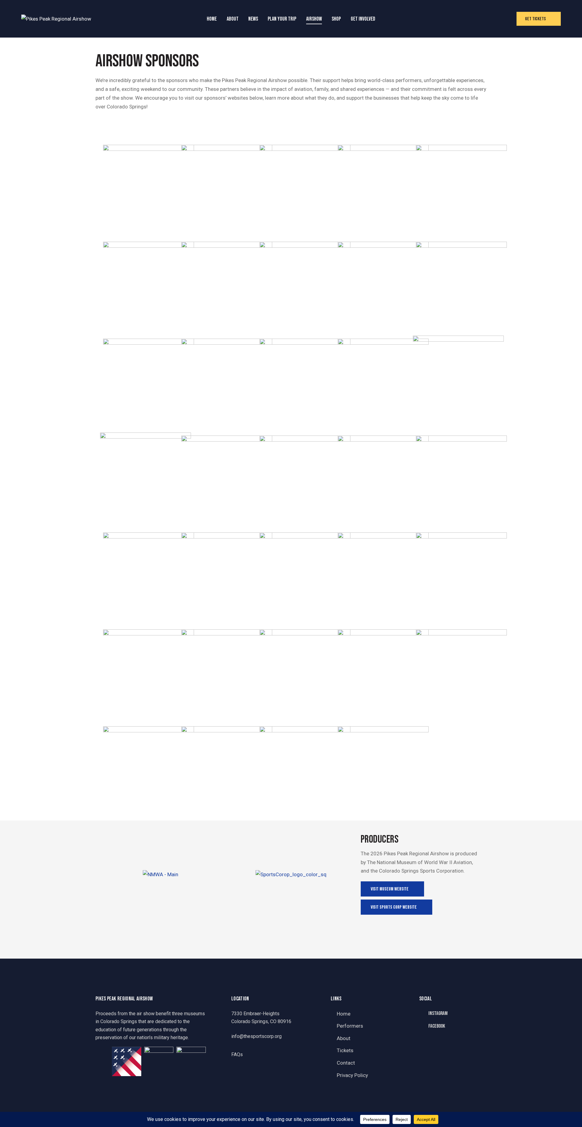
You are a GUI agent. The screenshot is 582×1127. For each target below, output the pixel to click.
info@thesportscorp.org (256, 1036)
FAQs (237, 1054)
